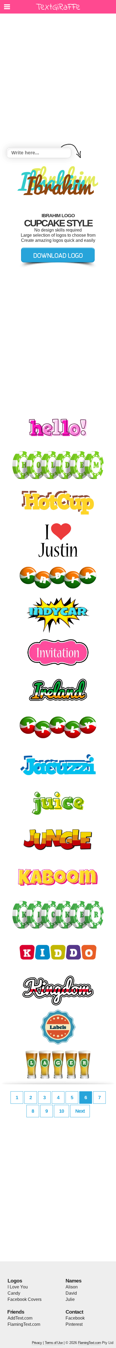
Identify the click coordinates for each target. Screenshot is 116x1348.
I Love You (18, 1287)
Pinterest (74, 1324)
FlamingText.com (24, 1324)
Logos (15, 1281)
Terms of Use (54, 1343)
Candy (14, 1293)
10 (61, 1111)
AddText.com (20, 1318)
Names (73, 1281)
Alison (72, 1287)
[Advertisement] (58, 81)
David (71, 1293)
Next (80, 1111)
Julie (70, 1299)
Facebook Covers (25, 1299)
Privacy (37, 1343)
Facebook (75, 1318)
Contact (74, 1312)
